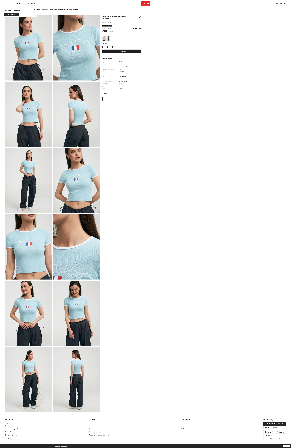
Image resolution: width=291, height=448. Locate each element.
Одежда (38, 9)
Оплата (91, 426)
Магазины (92, 423)
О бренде (8, 423)
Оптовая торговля (11, 435)
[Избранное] (281, 3)
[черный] (108, 38)
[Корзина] (285, 3)
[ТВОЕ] (145, 3)
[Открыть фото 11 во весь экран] (28, 379)
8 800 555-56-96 (268, 436)
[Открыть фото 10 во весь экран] (76, 313)
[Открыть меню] (6, 3)
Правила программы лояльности (99, 435)
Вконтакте (184, 423)
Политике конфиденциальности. (61, 446)
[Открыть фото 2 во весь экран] (76, 47)
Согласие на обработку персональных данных (52, 444)
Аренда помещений (11, 429)
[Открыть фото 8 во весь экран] (76, 247)
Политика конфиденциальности (30, 444)
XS (104, 47)
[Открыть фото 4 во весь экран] (76, 114)
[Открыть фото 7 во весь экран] (28, 247)
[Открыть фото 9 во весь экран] (28, 313)
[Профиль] (277, 3)
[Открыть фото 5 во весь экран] (28, 180)
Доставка (92, 429)
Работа (7, 426)
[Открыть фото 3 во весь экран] (28, 114)
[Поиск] (272, 3)
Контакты (8, 438)
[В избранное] (139, 16)
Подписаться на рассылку (275, 423)
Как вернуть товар (95, 432)
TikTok (183, 429)
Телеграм (184, 426)
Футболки (45, 9)
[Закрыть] (35, 10)
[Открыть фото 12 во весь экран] (76, 379)
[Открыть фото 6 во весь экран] (76, 180)
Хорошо (286, 446)
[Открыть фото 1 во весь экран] (28, 47)
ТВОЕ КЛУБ (9, 432)
